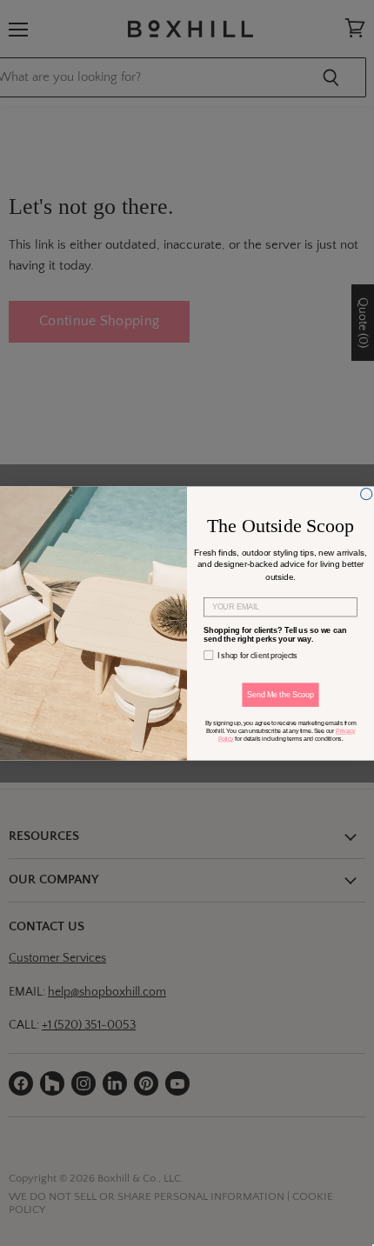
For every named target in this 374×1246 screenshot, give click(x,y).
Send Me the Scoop (280, 694)
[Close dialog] (366, 493)
